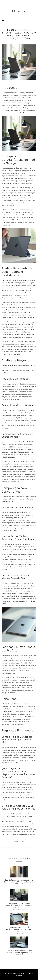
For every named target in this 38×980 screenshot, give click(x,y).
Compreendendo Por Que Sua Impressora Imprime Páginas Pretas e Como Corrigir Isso (19, 905)
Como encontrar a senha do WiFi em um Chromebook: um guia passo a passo (19, 929)
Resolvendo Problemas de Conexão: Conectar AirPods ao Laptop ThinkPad (19, 952)
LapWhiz (19, 11)
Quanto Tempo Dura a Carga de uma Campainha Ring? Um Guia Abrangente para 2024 (19, 882)
